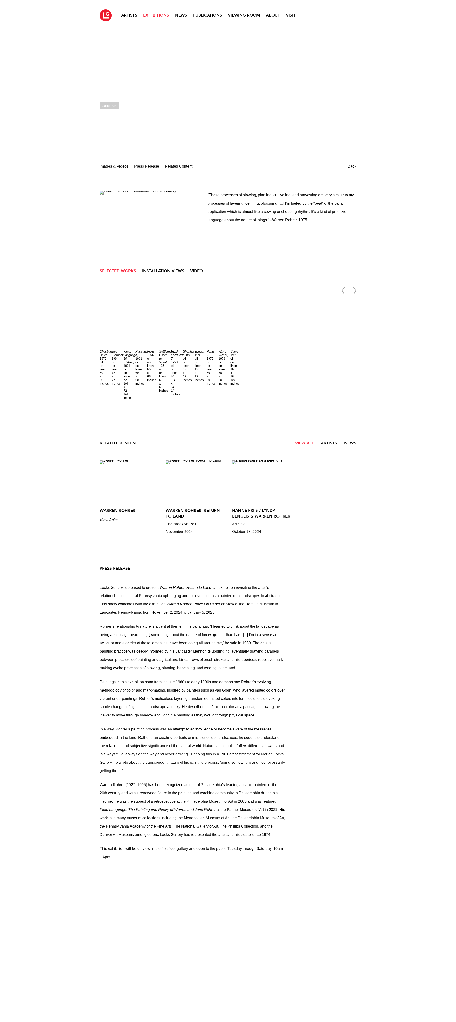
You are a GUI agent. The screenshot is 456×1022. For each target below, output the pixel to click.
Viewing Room (244, 15)
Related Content (178, 166)
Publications (207, 15)
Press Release (146, 166)
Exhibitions (156, 15)
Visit (291, 15)
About (273, 15)
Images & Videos (114, 166)
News (181, 15)
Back (352, 166)
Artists (129, 15)
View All (304, 443)
